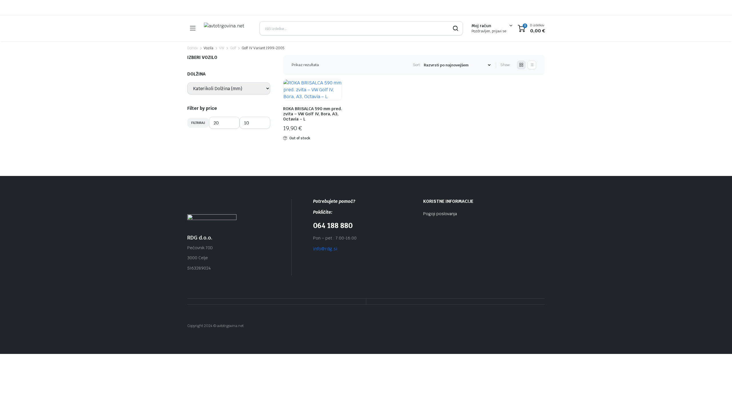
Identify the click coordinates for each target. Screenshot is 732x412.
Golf (233, 48)
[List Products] (532, 65)
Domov (192, 48)
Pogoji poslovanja (440, 213)
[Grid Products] (521, 65)
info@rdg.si (325, 249)
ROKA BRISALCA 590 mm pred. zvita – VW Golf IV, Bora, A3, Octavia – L (312, 114)
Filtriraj (198, 123)
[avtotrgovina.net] (227, 28)
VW (221, 48)
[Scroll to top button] (719, 399)
